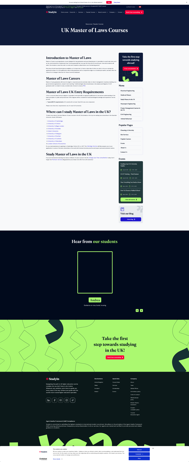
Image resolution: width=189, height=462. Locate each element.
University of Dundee (54, 128)
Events (114, 391)
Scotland (96, 388)
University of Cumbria (54, 139)
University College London (56, 126)
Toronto (67, 7)
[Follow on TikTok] (72, 400)
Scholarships (116, 388)
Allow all (139, 449)
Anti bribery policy (135, 391)
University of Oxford (54, 123)
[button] (141, 310)
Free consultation (130, 69)
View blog (130, 219)
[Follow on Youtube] (60, 400)
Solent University (53, 131)
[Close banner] (153, 448)
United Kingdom (98, 382)
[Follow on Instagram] (66, 400)
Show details (56, 459)
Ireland (96, 391)
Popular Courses (90, 12)
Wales (96, 385)
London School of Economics (57, 144)
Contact (120, 12)
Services (80, 12)
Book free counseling (133, 12)
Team (132, 385)
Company (112, 12)
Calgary (72, 7)
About (132, 382)
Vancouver (80, 7)
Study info (72, 12)
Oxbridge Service (92, 146)
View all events (130, 199)
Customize (138, 454)
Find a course (64, 12)
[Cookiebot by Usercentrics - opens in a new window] (43, 459)
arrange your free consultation (98, 158)
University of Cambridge (55, 121)
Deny (139, 458)
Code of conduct (135, 394)
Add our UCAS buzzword (69, 6)
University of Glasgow (54, 134)
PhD (84, 86)
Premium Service (57, 159)
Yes (109, 2)
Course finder (116, 382)
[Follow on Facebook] (54, 400)
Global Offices (134, 388)
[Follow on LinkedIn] (48, 400)
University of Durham (54, 136)
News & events (102, 12)
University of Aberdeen (55, 141)
